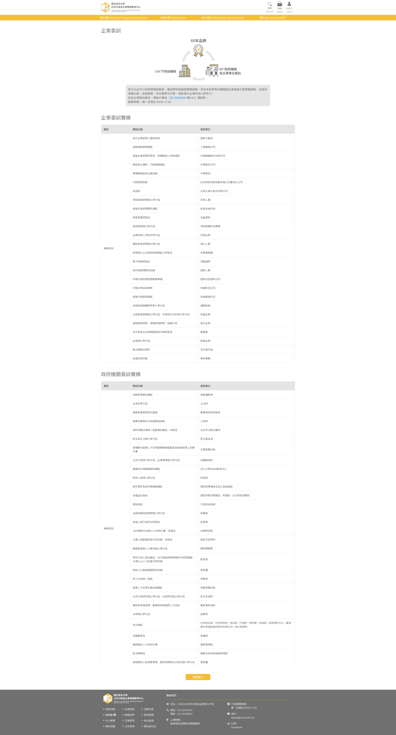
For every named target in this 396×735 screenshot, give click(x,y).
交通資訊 (130, 720)
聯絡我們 (130, 715)
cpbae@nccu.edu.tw (242, 717)
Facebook (236, 727)
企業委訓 (130, 709)
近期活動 (110, 709)
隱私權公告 (150, 726)
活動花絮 (149, 709)
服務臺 (109, 715)
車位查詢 (149, 720)
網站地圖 (110, 726)
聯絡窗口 (198, 677)
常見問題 (149, 715)
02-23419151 (178, 98)
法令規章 (130, 726)
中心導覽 (110, 720)
